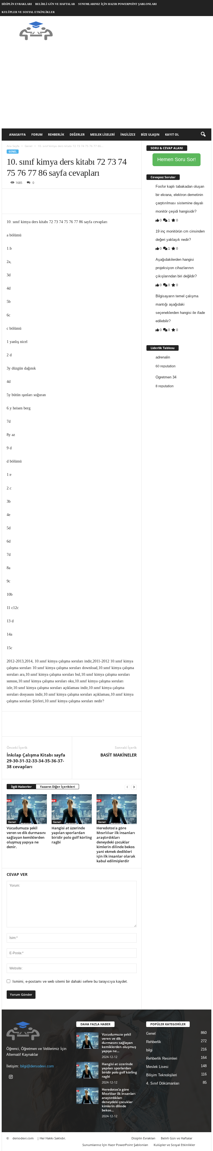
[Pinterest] (37, 197)
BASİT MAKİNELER (118, 755)
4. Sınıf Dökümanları (162, 1083)
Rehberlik (56, 134)
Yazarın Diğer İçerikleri (57, 786)
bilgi (149, 1050)
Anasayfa (17, 134)
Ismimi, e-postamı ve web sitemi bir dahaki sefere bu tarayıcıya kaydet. (70, 981)
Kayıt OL (172, 134)
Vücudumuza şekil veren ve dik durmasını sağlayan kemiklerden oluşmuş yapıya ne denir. (26, 837)
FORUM (36, 134)
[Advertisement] (106, 87)
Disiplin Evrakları (17, 4)
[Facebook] (12, 197)
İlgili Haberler (21, 786)
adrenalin (163, 357)
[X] (25, 197)
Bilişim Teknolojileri (161, 1075)
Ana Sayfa (13, 146)
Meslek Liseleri (102, 134)
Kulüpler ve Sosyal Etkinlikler (28, 12)
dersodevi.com (23, 1138)
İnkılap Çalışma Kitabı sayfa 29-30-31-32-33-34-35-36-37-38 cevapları (36, 760)
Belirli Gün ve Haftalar (55, 4)
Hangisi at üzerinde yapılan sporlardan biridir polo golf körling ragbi (72, 835)
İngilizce (127, 134)
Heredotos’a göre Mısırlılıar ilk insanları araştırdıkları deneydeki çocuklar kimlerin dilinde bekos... (118, 1100)
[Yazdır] (63, 197)
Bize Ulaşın (150, 134)
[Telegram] (76, 197)
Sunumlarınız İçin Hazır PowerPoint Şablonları (117, 4)
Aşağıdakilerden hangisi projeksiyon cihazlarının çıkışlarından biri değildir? (176, 267)
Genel (28, 146)
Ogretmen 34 (166, 377)
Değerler (77, 134)
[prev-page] (127, 787)
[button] (203, 134)
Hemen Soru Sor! (176, 159)
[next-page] (134, 787)
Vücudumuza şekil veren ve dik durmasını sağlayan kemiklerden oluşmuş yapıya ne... (119, 1042)
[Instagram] (11, 1077)
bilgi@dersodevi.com (37, 1066)
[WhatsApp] (50, 197)
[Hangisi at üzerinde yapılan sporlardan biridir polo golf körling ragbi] (72, 809)
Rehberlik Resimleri (161, 1058)
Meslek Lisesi (157, 1067)
